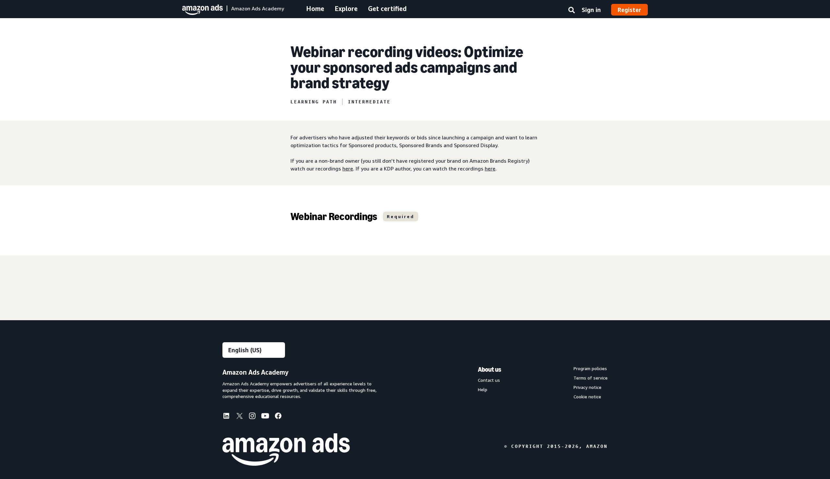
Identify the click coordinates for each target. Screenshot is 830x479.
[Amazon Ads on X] (239, 417)
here (347, 168)
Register (629, 9)
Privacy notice (587, 387)
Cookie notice (587, 396)
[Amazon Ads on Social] (265, 417)
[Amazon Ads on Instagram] (252, 417)
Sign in (591, 9)
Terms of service (591, 377)
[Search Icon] (571, 11)
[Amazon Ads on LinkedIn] (226, 417)
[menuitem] (228, 416)
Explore (346, 8)
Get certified (387, 8)
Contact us (489, 380)
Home (315, 8)
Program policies (590, 368)
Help (482, 389)
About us (489, 369)
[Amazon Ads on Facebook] (278, 417)
